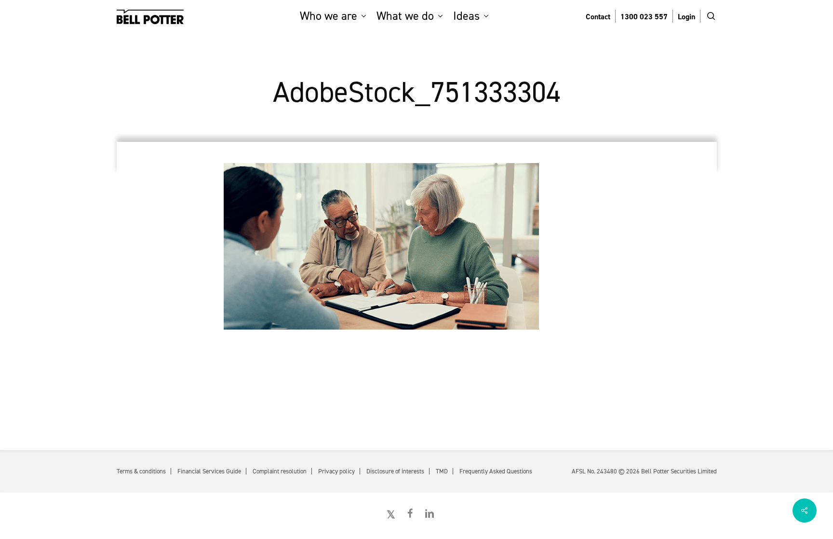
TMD (442, 471)
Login (686, 17)
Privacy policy (336, 471)
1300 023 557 (644, 17)
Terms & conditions (141, 471)
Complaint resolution (280, 471)
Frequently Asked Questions (495, 471)
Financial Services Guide (209, 471)
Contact (598, 17)
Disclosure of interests (395, 471)
